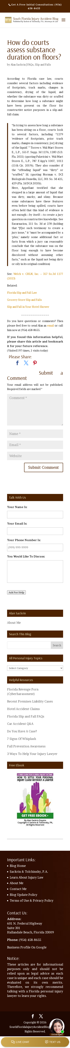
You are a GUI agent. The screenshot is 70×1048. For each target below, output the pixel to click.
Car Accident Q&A (20, 724)
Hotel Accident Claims (23, 709)
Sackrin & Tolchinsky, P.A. (29, 871)
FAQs (30, 64)
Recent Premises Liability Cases (30, 701)
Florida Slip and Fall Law (22, 292)
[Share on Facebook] (17, 363)
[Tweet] (26, 363)
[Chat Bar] (35, 1042)
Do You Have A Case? (22, 731)
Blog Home (18, 866)
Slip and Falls (43, 64)
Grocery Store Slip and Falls (24, 299)
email (50, 325)
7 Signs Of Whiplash (21, 739)
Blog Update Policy (23, 895)
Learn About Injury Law (26, 877)
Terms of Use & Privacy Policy (31, 900)
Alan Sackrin (18, 64)
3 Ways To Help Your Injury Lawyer (32, 754)
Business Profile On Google (26, 947)
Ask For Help (16, 592)
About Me (14, 623)
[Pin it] (35, 363)
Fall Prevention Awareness (26, 746)
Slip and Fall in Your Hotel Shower (28, 306)
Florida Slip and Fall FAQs (25, 716)
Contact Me (18, 889)
